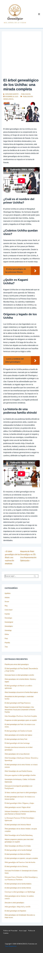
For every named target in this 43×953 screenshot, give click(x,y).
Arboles (7, 597)
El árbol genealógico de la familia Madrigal (18, 850)
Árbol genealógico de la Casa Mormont (17, 754)
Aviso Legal (22, 930)
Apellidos (8, 593)
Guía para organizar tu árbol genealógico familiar (20, 775)
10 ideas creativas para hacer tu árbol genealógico (21, 792)
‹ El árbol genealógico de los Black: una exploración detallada (12, 557)
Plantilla (7, 642)
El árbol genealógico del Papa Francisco (17, 703)
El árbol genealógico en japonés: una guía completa (21, 858)
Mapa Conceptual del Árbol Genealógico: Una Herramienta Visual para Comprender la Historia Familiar (20, 709)
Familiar (7, 614)
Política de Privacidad (10, 930)
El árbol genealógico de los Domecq (16, 866)
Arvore (7, 601)
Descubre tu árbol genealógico (14, 902)
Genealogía (8, 618)
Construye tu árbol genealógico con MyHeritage (20, 892)
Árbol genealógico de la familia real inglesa (18, 735)
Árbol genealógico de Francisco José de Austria (20, 862)
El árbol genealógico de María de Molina (17, 854)
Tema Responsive (10, 946)
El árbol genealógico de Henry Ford (16, 739)
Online (7, 634)
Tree (6, 647)
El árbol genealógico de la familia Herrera (18, 888)
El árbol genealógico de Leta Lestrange (17, 743)
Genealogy (8, 630)
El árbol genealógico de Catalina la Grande (18, 731)
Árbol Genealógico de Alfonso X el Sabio (18, 846)
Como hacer (8, 610)
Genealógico (9, 626)
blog (6, 605)
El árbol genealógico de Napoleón (15, 911)
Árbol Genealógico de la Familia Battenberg (18, 835)
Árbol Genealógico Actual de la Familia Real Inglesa (21, 692)
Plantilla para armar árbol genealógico (17, 664)
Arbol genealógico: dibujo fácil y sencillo (17, 907)
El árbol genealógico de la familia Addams (18, 884)
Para (6, 638)
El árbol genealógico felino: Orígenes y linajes (19, 803)
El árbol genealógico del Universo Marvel (18, 824)
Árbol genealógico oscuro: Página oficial (17, 807)
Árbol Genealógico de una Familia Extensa (18, 771)
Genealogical (8, 99)
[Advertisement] (21, 55)
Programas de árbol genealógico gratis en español (21, 720)
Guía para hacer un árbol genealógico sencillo (19, 675)
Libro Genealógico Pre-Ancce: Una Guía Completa (21, 716)
